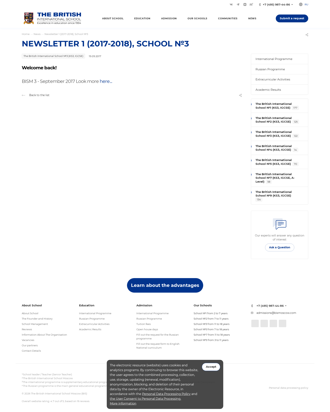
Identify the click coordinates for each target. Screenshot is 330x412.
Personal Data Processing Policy (166, 394)
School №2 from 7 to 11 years (211, 318)
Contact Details (31, 350)
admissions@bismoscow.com (276, 313)
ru (306, 4)
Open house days (147, 329)
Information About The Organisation (44, 334)
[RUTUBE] (251, 4)
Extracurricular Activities (273, 79)
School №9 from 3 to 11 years (211, 340)
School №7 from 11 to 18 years (212, 334)
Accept (211, 366)
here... (106, 81)
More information (123, 403)
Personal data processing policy (288, 387)
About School (30, 313)
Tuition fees (143, 323)
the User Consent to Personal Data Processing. (145, 399)
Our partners (30, 345)
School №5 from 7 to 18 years (211, 329)
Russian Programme (270, 69)
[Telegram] (238, 4)
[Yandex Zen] (245, 4)
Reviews (27, 329)
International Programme (274, 59)
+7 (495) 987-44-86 (276, 4)
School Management (35, 323)
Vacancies (28, 340)
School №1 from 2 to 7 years (210, 313)
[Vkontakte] (231, 4)
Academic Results (268, 89)
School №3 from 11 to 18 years (211, 323)
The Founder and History (37, 318)
